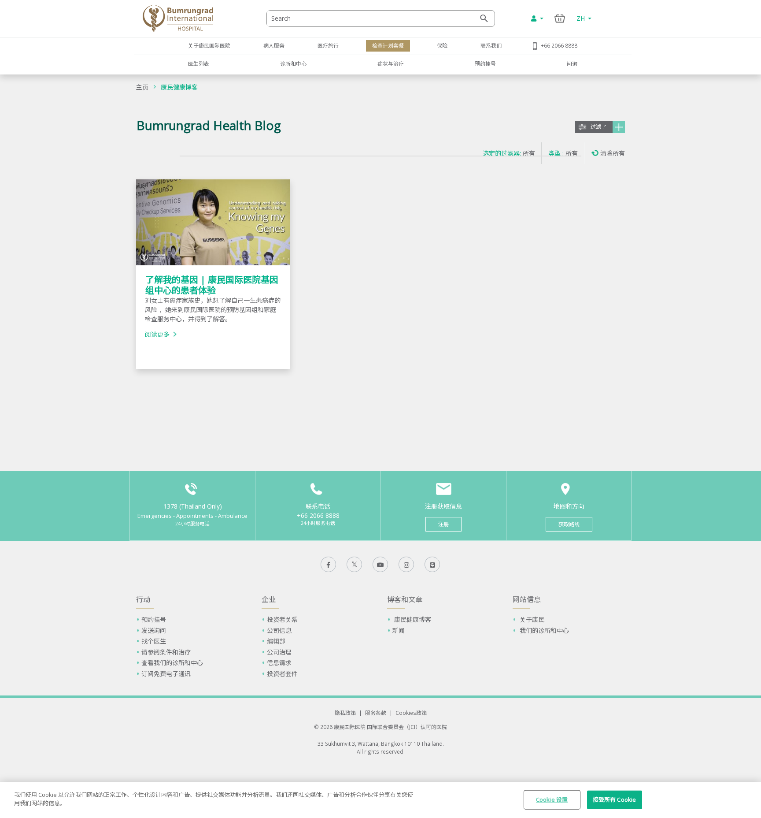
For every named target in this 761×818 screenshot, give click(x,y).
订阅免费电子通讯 (166, 673)
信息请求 (279, 662)
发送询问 (153, 630)
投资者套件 (282, 673)
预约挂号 (485, 63)
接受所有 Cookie (614, 799)
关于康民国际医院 (209, 45)
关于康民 (531, 619)
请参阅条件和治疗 (166, 652)
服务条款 (375, 712)
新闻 (398, 630)
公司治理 (279, 652)
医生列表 (198, 63)
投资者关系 (282, 619)
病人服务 (273, 45)
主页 (142, 87)
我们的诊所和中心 (543, 630)
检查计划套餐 (388, 45)
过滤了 (598, 126)
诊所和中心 (293, 63)
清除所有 (612, 153)
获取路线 (569, 524)
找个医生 (153, 641)
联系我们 (491, 45)
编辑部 (276, 641)
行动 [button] (143, 599)
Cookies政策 (411, 712)
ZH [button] (581, 18)
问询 (572, 63)
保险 (442, 45)
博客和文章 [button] (404, 599)
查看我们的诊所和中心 (172, 662)
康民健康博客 (179, 87)
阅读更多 (157, 334)
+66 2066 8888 (559, 45)
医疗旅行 (328, 45)
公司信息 (279, 630)
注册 (443, 524)
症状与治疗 (390, 63)
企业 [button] (269, 599)
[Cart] (560, 18)
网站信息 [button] (527, 599)
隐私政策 (345, 712)
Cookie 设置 (552, 799)
